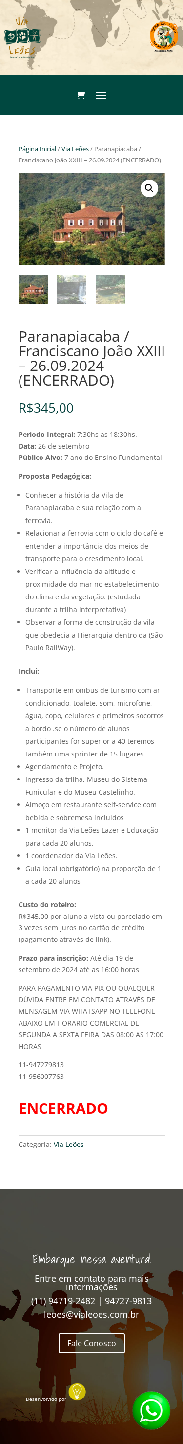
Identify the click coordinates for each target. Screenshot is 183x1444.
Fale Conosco (91, 1343)
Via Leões (75, 148)
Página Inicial (37, 148)
